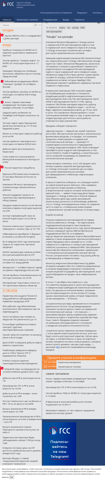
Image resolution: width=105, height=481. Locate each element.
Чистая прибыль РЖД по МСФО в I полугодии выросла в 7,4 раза (73, 394)
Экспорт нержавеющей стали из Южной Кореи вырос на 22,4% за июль (19, 218)
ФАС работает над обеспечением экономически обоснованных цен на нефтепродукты (21, 309)
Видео (66, 19)
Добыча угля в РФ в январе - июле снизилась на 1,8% (20, 394)
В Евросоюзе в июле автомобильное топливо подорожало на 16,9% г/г (69, 403)
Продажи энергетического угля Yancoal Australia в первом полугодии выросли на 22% (22, 208)
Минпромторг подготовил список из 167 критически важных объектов (21, 284)
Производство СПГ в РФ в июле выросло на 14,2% (18, 387)
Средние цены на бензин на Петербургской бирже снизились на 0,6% (21, 115)
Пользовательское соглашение (56, 12)
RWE (83, 27)
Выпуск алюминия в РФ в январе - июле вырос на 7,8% (20, 410)
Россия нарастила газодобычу (20, 167)
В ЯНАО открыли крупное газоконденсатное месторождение (20, 362)
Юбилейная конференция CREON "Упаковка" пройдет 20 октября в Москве (20, 84)
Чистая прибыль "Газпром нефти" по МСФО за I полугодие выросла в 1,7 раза (21, 63)
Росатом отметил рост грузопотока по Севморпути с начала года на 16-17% (21, 227)
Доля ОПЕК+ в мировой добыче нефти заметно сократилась (22, 344)
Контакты (97, 12)
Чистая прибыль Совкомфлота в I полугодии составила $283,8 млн (19, 142)
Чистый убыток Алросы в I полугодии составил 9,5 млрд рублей (22, 261)
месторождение (54, 31)
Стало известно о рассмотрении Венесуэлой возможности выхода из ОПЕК (21, 159)
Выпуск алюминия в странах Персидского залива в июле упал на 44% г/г (21, 429)
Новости (7, 19)
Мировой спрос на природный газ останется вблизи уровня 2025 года (21, 370)
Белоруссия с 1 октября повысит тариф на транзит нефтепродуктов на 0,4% (22, 268)
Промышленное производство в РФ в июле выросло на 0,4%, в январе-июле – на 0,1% (22, 419)
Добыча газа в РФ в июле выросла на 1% (21, 379)
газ (68, 27)
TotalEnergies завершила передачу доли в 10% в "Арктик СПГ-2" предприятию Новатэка (20, 353)
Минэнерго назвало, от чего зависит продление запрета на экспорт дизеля (70, 411)
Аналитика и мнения (27, 19)
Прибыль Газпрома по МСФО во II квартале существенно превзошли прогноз (20, 53)
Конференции (50, 19)
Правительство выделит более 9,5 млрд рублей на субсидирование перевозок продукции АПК (20, 298)
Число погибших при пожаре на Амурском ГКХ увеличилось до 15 (20, 318)
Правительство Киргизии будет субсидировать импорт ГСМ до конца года (21, 440)
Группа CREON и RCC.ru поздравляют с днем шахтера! (22, 37)
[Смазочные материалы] (81, 362)
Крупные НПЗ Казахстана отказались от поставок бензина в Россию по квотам (21, 177)
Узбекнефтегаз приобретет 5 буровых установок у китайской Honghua (21, 235)
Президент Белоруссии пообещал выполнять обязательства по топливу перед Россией (22, 74)
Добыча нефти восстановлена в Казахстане (19, 150)
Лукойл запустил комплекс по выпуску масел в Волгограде (22, 336)
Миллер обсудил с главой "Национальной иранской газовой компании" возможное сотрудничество (20, 462)
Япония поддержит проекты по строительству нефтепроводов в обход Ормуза (19, 197)
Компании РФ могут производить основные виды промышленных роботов (20, 187)
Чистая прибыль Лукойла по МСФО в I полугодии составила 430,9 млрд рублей (22, 94)
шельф (75, 27)
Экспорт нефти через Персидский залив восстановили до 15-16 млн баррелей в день (20, 126)
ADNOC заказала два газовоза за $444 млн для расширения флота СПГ (21, 253)
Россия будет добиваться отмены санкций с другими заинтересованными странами (19, 327)
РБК (58, 347)
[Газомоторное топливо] (81, 367)
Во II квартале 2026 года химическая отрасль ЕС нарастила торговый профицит (21, 244)
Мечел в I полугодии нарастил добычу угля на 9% (22, 135)
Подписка (79, 19)
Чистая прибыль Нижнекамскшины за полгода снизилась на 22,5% (22, 276)
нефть (62, 27)
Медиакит (82, 12)
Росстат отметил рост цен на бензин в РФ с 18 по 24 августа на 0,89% (22, 402)
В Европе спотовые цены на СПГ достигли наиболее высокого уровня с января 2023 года (22, 450)
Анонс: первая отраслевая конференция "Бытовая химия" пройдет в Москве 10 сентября (18, 105)
